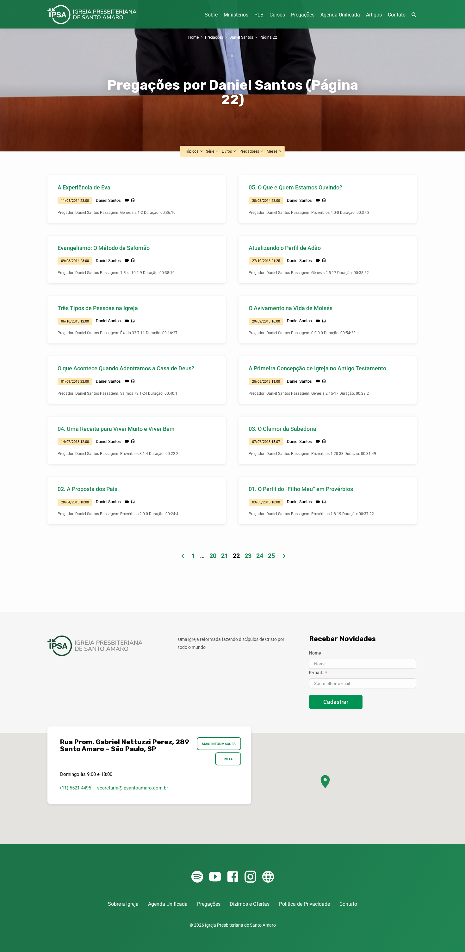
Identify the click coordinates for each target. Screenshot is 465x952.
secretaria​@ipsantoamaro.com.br (132, 788)
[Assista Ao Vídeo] (127, 200)
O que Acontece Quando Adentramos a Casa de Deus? (126, 368)
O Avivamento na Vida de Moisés (290, 308)
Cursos (277, 15)
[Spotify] (197, 877)
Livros (227, 151)
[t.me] (268, 877)
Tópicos (192, 151)
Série (210, 151)
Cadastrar (335, 702)
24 (259, 555)
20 (212, 555)
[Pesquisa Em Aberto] (414, 15)
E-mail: (316, 672)
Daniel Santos (241, 37)
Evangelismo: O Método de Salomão (104, 248)
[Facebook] (233, 877)
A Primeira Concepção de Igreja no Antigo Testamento (317, 368)
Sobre (211, 15)
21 (224, 555)
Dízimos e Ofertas (250, 904)
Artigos (374, 15)
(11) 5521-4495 (75, 788)
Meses (272, 151)
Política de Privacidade (304, 904)
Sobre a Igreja (123, 904)
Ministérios (236, 15)
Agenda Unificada (340, 15)
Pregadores (249, 151)
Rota (228, 759)
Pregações (302, 15)
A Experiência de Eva (84, 187)
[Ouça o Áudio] (133, 200)
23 (248, 555)
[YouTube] (215, 877)
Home (193, 37)
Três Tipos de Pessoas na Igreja (98, 308)
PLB (259, 15)
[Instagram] (250, 877)
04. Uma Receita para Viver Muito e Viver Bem (116, 428)
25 (271, 555)
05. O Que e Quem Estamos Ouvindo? (295, 187)
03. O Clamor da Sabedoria (282, 428)
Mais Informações (219, 744)
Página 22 (268, 37)
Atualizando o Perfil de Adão (285, 248)
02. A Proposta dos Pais (87, 489)
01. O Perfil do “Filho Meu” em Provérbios (301, 489)
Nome (315, 652)
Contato (397, 15)
